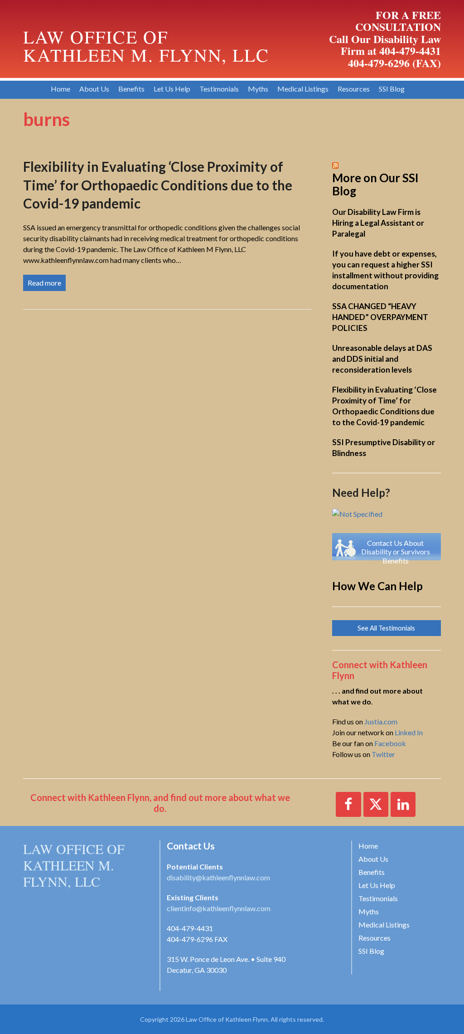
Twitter (383, 754)
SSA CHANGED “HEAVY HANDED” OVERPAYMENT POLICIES (380, 317)
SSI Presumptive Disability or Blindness (383, 447)
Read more (44, 282)
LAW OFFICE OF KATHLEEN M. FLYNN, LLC (74, 865)
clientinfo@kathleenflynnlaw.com (219, 908)
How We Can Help (377, 585)
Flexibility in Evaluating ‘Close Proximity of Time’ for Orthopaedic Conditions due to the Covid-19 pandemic (157, 185)
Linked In (409, 732)
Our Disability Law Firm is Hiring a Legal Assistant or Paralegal (378, 222)
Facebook (390, 743)
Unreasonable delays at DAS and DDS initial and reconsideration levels (382, 358)
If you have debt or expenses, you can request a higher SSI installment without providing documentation (385, 270)
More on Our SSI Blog (375, 184)
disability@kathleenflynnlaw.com (218, 877)
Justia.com (380, 721)
